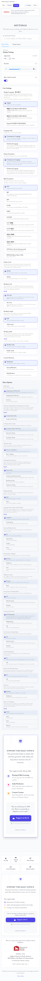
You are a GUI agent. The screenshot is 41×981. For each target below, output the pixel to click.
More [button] (35, 5)
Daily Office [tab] (5, 44)
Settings (16, 5)
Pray (4, 5)
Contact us (23, 830)
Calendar (9, 5)
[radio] (20, 104)
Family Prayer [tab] (17, 44)
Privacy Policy (20, 976)
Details (5, 291)
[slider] (19, 69)
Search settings (9, 36)
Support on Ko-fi (22, 818)
